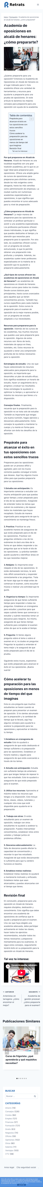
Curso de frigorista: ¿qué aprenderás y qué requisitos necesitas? (21, 1059)
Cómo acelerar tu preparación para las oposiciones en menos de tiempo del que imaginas (19, 139)
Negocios (9, 1133)
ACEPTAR (21, 1185)
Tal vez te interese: (20, 151)
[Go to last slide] (7, 1051)
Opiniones (9, 1140)
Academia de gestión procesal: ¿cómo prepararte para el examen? (32, 998)
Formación (10, 1125)
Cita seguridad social (26, 1167)
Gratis (8, 1129)
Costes (8, 1115)
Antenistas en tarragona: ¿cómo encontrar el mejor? (11, 998)
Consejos (9, 1111)
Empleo (8, 1118)
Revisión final (15, 148)
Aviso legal (9, 1167)
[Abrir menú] (38, 4)
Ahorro (8, 1108)
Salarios (9, 1147)
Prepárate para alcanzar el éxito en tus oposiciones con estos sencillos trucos (18, 124)
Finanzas (9, 1122)
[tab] (17, 1078)
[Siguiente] (36, 1051)
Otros (7, 1143)
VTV (7, 1154)
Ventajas (9, 1150)
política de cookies (22, 1183)
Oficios (8, 1136)
